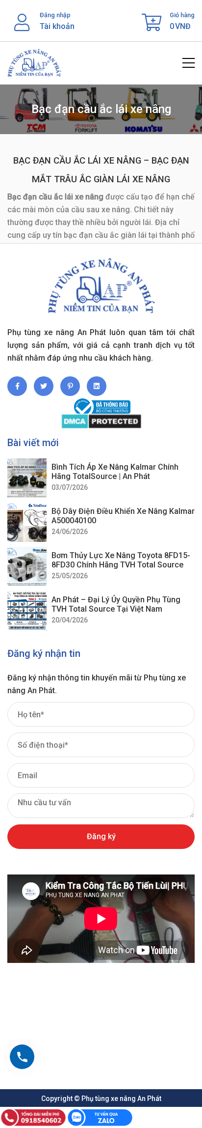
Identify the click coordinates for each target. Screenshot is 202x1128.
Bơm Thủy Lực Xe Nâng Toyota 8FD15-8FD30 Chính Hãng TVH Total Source (120, 560)
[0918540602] (22, 1056)
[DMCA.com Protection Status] (101, 421)
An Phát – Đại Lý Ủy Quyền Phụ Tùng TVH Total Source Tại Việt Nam (115, 604)
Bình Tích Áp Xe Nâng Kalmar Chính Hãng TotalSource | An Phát (114, 471)
